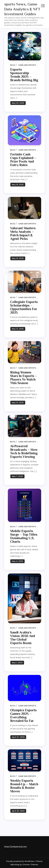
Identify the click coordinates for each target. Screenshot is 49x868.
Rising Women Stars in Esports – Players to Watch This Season (23, 377)
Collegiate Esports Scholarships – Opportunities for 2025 (24, 307)
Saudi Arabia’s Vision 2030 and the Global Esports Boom (22, 638)
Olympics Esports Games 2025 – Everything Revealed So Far (23, 715)
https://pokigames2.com (15, 846)
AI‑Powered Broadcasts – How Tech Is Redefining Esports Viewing (24, 451)
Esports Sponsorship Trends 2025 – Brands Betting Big (24, 75)
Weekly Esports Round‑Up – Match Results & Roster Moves (24, 786)
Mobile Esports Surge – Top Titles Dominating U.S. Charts (23, 536)
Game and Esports (27, 65)
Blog (12, 65)
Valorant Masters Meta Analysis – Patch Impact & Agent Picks (23, 233)
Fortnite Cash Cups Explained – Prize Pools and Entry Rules (23, 159)
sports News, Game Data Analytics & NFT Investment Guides (22, 9)
